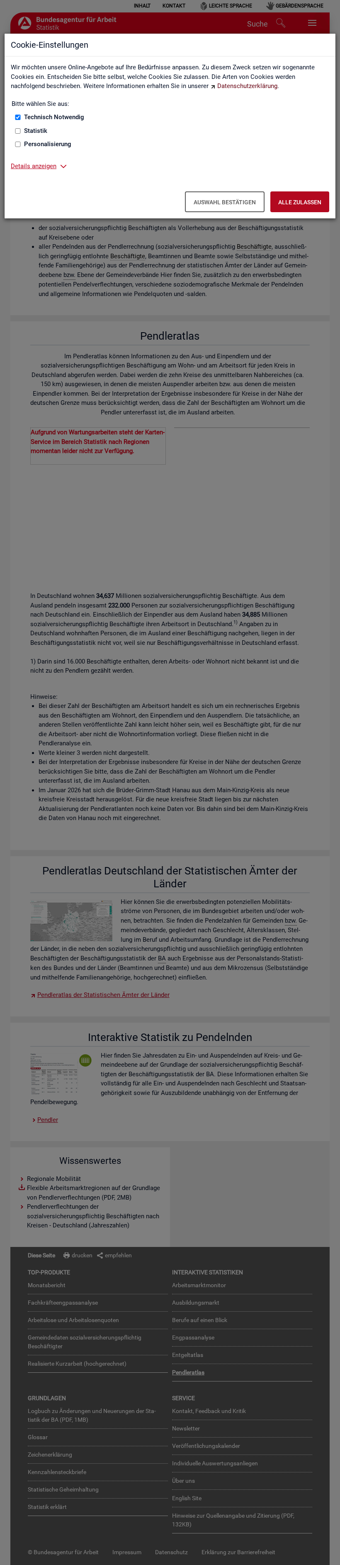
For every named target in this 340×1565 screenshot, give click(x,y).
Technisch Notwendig (54, 117)
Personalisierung (47, 144)
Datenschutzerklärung (247, 86)
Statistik (35, 131)
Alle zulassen (299, 202)
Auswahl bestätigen (225, 202)
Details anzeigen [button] (33, 166)
